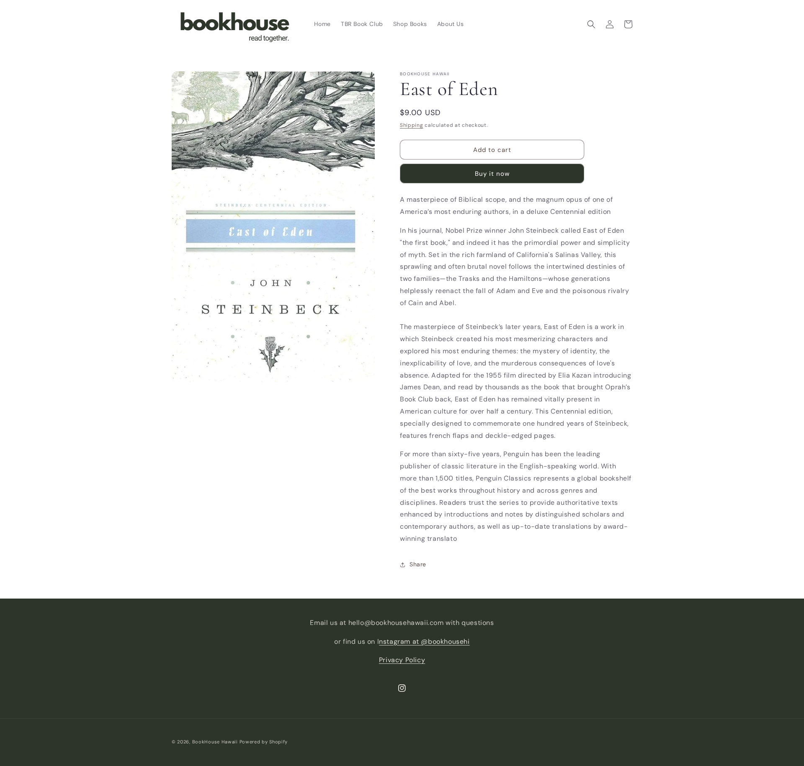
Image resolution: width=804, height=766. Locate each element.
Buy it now (492, 174)
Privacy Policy (402, 659)
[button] (591, 24)
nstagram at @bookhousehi (424, 641)
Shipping (411, 125)
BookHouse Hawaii (215, 742)
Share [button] (418, 564)
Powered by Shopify (264, 742)
